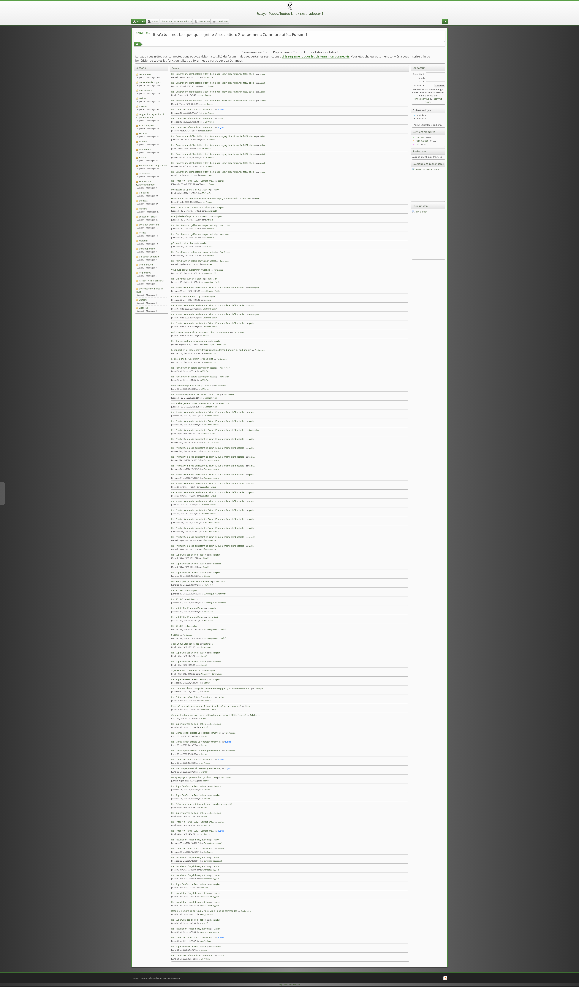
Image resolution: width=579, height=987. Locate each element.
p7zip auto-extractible (182, 243)
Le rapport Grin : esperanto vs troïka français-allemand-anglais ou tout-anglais (211, 349)
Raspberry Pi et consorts (151, 280)
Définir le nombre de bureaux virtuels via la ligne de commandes (204, 910)
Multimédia (145, 149)
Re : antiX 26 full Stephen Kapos (187, 608)
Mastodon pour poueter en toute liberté (191, 581)
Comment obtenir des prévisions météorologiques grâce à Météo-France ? (208, 715)
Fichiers (143, 208)
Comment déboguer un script (186, 296)
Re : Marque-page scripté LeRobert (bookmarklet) (196, 732)
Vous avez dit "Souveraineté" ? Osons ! (190, 269)
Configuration (146, 264)
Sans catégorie (146, 125)
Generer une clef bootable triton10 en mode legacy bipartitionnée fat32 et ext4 (211, 198)
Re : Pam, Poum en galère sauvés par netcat (193, 225)
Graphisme (144, 173)
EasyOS (142, 157)
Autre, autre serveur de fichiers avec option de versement (200, 332)
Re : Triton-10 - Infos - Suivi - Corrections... (192, 109)
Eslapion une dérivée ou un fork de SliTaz (192, 358)
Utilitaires (144, 192)
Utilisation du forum (149, 256)
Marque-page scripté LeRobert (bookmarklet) (194, 777)
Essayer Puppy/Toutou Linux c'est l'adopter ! (289, 13)
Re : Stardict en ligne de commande (189, 341)
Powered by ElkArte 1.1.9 (141, 978)
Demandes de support (150, 82)
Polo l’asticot (225, 225)
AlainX (262, 83)
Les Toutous (145, 74)
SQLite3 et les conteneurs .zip (186, 670)
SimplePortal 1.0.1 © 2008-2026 (168, 978)
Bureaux (143, 200)
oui (417, 144)
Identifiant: (418, 74)
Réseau (142, 232)
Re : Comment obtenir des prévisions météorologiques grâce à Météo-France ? (211, 688)
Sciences (143, 307)
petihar (262, 74)
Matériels (144, 240)
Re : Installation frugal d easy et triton (190, 839)
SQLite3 (175, 634)
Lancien (217, 875)
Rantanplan (219, 207)
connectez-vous (421, 98)
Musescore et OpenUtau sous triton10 (190, 189)
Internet (143, 106)
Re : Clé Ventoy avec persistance (187, 278)
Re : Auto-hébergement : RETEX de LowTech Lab (195, 394)
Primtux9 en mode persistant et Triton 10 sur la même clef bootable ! (206, 706)
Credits (153, 978)
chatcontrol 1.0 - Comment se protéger (190, 207)
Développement (147, 248)
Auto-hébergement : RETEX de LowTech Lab (193, 403)
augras (221, 109)
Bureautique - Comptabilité (153, 165)
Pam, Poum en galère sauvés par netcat (191, 385)
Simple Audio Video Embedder (289, 985)
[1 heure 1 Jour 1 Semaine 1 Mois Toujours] (419, 85)
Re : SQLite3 (177, 590)
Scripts (142, 98)
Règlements (145, 272)
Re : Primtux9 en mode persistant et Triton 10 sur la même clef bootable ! (208, 287)
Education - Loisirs (148, 216)
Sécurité (143, 133)
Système (143, 299)
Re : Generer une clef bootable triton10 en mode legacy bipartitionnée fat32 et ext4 (213, 73)
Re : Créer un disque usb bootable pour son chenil (196, 804)
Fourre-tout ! (145, 90)
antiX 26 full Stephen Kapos (185, 643)
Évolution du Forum (149, 224)
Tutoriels (143, 141)
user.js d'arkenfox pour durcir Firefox (189, 216)
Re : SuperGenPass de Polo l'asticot (188, 554)
